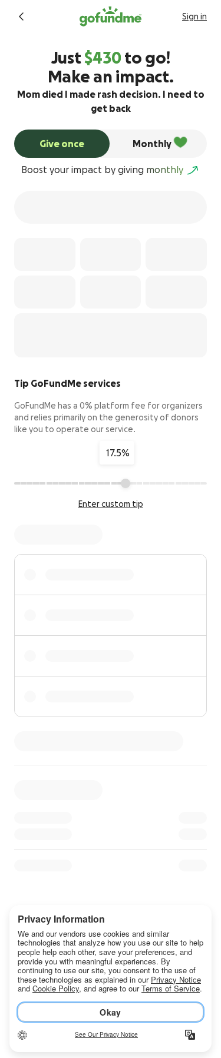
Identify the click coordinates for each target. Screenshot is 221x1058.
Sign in (194, 16)
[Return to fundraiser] (21, 16)
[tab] (62, 144)
